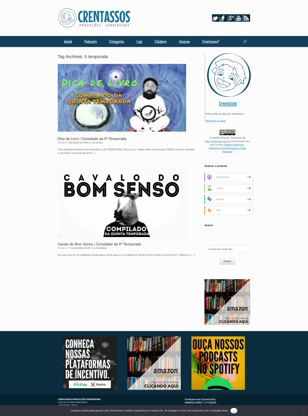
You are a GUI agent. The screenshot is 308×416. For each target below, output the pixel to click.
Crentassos (97, 142)
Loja (139, 41)
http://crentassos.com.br (217, 141)
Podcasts (90, 41)
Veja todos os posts (215, 120)
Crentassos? (210, 41)
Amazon (184, 41)
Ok (233, 410)
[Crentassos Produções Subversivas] (94, 18)
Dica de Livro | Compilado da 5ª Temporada (92, 138)
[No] (303, 410)
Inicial (68, 41)
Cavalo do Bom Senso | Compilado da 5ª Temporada (99, 243)
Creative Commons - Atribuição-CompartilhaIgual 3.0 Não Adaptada (227, 148)
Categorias (116, 41)
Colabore (161, 41)
